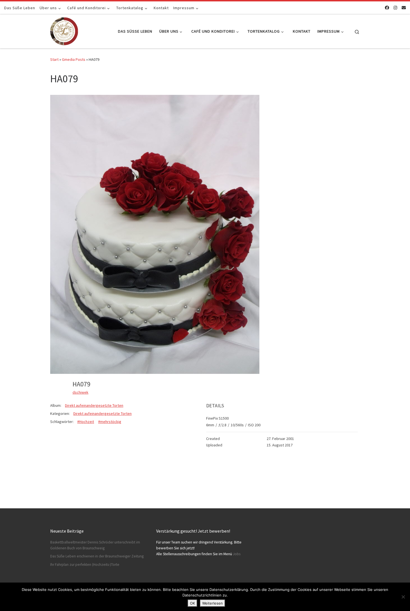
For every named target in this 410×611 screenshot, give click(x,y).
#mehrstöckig (109, 421)
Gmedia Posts (73, 59)
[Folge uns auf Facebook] (387, 7)
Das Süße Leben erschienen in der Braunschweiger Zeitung (97, 556)
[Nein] (403, 597)
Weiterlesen (212, 603)
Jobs (236, 554)
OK (192, 603)
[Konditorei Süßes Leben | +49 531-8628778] (64, 30)
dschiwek (80, 392)
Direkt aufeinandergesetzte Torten (94, 405)
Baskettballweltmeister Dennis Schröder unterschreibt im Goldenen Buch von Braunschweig (95, 545)
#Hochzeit (85, 421)
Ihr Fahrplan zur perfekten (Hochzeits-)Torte (84, 564)
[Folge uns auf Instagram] (395, 7)
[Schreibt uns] (404, 7)
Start (54, 59)
